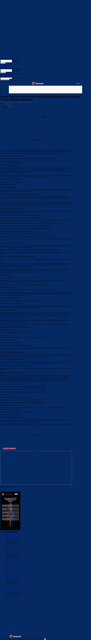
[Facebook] (68, 83)
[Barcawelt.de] (38, 83)
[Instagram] (70, 83)
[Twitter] (73, 83)
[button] (80, 92)
